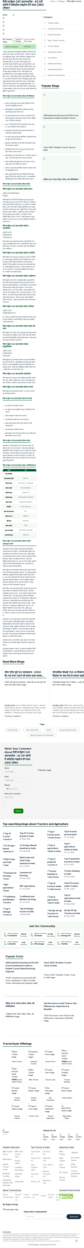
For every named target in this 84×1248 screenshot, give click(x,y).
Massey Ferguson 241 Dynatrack (42, 735)
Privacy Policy (51, 1195)
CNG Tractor (62, 1166)
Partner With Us (18, 1197)
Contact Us (35, 1195)
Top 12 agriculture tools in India (72, 898)
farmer (48, 730)
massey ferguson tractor (68, 730)
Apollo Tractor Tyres (6, 1167)
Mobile (7, 785)
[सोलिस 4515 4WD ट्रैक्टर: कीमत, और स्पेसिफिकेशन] (61, 167)
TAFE (5, 52)
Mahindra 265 (47, 1181)
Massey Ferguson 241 (47, 1174)
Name (7, 768)
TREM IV (74, 1153)
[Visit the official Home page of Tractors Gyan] (16, 1132)
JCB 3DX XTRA (18, 1175)
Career (43, 1196)
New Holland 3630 (34, 1167)
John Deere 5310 (48, 1166)
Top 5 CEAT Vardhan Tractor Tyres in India (59, 148)
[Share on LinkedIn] (4, 22)
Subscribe (74, 1217)
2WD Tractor (62, 1159)
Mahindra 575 (47, 1159)
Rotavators (7, 1159)
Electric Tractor (62, 1178)
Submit (18, 811)
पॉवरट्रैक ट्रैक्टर (10, 705)
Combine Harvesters (19, 1168)
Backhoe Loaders (6, 1174)
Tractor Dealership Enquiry (75, 1173)
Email (7, 776)
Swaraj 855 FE (35, 1152)
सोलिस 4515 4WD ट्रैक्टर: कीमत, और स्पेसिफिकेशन (61, 179)
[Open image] (29, 25)
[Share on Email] (4, 34)
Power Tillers (17, 1162)
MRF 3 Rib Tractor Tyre (19, 1154)
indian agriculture (32, 730)
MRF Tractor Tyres (8, 1152)
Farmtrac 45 (34, 1175)
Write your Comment (12, 794)
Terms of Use (58, 1197)
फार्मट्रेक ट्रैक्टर (7, 624)
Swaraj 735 (35, 1181)
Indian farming (12, 730)
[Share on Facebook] (4, 18)
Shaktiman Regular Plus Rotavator (8, 1182)
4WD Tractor (62, 1152)
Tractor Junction (27, 1195)
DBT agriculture (27, 886)
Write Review (74, 1165)
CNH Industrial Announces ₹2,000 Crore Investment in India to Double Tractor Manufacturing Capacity (60, 116)
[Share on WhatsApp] (4, 30)
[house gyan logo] (13, 1218)
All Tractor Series (75, 1159)
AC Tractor (63, 1172)
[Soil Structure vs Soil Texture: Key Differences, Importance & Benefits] (60, 1023)
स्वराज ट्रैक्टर (29, 621)
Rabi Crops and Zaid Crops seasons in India (27, 860)
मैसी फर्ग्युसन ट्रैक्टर (19, 621)
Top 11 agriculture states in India (71, 847)
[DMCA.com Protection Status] (66, 1196)
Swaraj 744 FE (35, 1159)
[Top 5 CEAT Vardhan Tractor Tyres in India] (61, 135)
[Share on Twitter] (4, 26)
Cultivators (19, 1181)
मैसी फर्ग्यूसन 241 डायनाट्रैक (13, 109)
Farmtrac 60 (47, 1152)
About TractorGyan (8, 1195)
